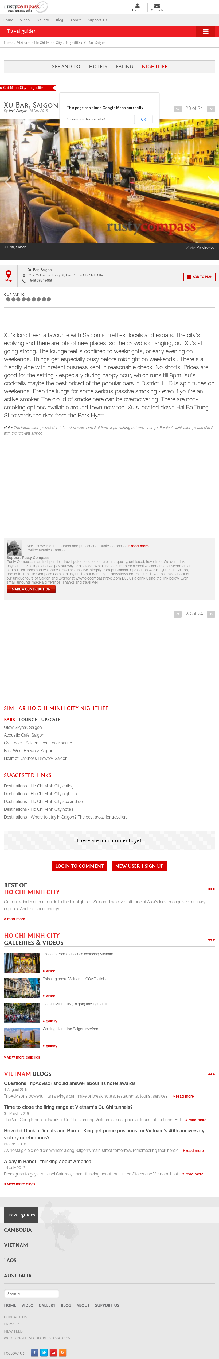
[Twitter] (44, 1355)
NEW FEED (13, 1331)
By (15, 111)
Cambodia (18, 1230)
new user (128, 866)
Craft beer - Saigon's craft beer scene (38, 743)
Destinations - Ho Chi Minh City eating (39, 787)
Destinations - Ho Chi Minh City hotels (39, 810)
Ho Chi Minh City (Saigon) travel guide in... (77, 1004)
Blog (59, 20)
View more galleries (23, 1058)
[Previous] (178, 109)
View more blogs (20, 1184)
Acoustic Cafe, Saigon (24, 736)
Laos (10, 1260)
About (75, 20)
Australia (18, 1276)
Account (137, 10)
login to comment (79, 866)
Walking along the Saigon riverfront (71, 1029)
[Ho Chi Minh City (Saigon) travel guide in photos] (22, 1013)
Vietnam (28, 1074)
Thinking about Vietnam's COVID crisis (74, 979)
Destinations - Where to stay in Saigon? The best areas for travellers (66, 818)
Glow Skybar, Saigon (23, 728)
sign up (154, 866)
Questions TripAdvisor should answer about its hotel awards (69, 1084)
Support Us (97, 20)
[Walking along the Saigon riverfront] (22, 1038)
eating (124, 66)
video (50, 971)
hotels (98, 66)
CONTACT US (15, 1317)
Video (25, 20)
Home (8, 20)
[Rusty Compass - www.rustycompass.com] (64, 6)
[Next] (211, 109)
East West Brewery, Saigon (28, 751)
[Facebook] (34, 1355)
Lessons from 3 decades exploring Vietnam (78, 954)
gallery (51, 1021)
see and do (66, 66)
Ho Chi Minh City (32, 889)
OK (143, 481)
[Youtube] (53, 1355)
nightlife (154, 66)
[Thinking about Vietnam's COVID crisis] (22, 988)
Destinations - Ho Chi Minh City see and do (43, 802)
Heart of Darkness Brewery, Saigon (36, 759)
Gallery (43, 20)
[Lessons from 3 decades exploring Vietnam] (22, 963)
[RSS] (63, 1355)
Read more (15, 919)
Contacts (157, 10)
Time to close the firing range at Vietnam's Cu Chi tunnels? (68, 1107)
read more (139, 546)
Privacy (11, 1324)
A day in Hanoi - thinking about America (47, 1162)
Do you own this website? (86, 481)
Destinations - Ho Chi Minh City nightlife (40, 794)
